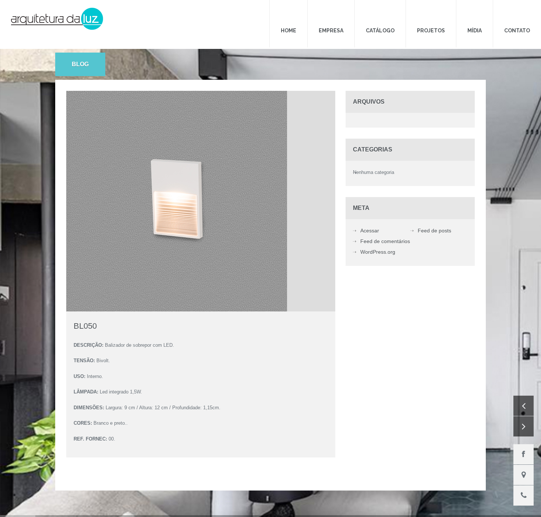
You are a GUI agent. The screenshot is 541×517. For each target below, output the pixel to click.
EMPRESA (364, 16)
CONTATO (521, 16)
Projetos (449, 16)
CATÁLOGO (406, 16)
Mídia (485, 16)
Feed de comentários (385, 229)
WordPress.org (377, 239)
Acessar (369, 218)
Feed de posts (434, 218)
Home (329, 16)
